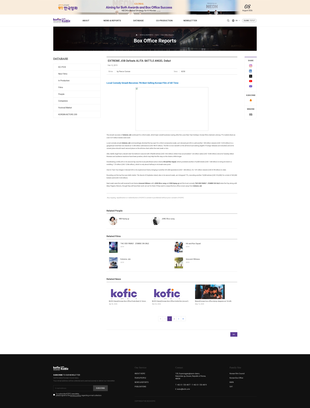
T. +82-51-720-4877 (182, 385)
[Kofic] (57, 20)
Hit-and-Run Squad (193, 244)
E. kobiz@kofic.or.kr (182, 389)
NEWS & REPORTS (112, 20)
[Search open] (228, 20)
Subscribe (100, 388)
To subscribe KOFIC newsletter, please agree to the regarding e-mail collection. (79, 395)
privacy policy (75, 396)
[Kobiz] (65, 20)
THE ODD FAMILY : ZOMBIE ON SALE (207, 183)
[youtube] (251, 81)
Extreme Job (197, 186)
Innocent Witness (145, 183)
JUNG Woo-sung (160, 183)
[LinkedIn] (251, 71)
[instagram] (251, 65)
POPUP (249, 20)
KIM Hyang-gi (174, 183)
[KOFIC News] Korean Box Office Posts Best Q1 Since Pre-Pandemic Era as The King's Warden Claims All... (145, 301)
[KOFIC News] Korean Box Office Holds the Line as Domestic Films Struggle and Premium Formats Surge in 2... (190, 301)
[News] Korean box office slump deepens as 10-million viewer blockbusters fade (223, 301)
